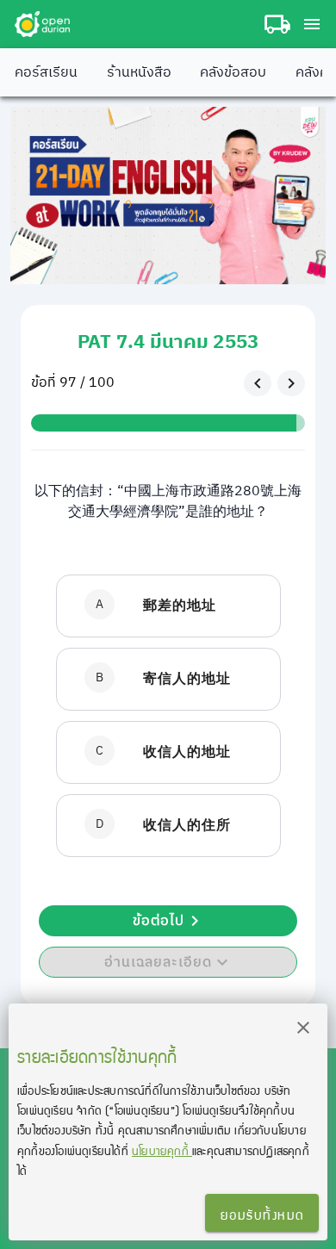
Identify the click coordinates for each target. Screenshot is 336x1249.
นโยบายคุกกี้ (162, 1150)
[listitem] (168, 606)
